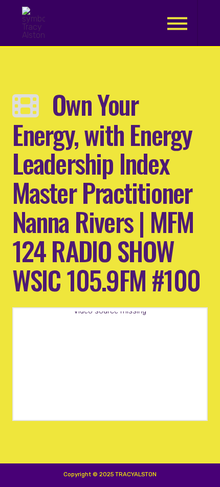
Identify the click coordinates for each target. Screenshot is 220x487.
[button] (177, 23)
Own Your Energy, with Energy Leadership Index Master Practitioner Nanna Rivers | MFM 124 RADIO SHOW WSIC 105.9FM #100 (106, 191)
